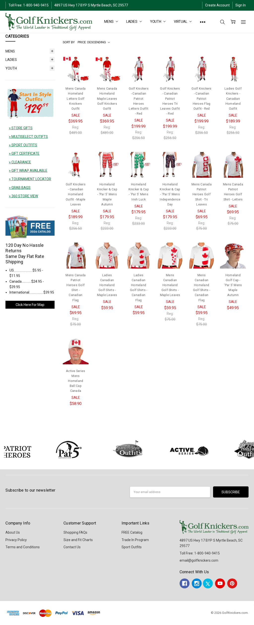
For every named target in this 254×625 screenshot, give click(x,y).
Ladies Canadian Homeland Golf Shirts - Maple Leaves (107, 285)
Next (249, 449)
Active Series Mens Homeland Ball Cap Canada (75, 381)
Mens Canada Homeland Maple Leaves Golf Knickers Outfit (107, 98)
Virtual (181, 22)
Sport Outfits (132, 547)
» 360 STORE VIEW (23, 196)
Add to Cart (233, 256)
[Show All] (203, 22)
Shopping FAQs (75, 532)
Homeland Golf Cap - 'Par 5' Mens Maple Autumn (233, 285)
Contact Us (72, 547)
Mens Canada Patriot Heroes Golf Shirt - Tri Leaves (201, 194)
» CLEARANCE (20, 162)
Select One (75, 70)
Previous (9, 449)
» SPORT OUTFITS (23, 145)
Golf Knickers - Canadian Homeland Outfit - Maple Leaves (76, 194)
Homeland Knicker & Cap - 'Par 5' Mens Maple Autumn (107, 194)
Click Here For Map (30, 305)
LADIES (132, 22)
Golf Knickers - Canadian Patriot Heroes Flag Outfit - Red (201, 98)
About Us (12, 532)
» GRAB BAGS (20, 188)
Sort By (69, 42)
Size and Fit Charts (78, 540)
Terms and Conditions (22, 547)
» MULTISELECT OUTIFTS (28, 137)
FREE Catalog (132, 532)
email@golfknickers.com (199, 560)
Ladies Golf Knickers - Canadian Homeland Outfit (233, 98)
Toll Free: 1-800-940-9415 (28, 5)
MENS (109, 22)
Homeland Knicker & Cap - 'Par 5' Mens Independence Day (170, 194)
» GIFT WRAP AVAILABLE (28, 171)
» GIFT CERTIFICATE (24, 153)
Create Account (217, 5)
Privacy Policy (16, 540)
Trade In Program (135, 540)
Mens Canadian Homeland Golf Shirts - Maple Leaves (170, 285)
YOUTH (156, 22)
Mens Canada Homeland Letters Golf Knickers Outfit (75, 98)
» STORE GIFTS (20, 128)
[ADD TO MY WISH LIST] (80, 73)
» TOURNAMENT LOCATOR (30, 179)
